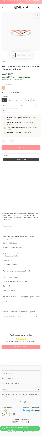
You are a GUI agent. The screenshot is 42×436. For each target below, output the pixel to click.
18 (21, 105)
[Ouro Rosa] (3, 88)
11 (3, 105)
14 (9, 110)
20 (10, 100)
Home (3, 61)
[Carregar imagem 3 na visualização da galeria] (23, 55)
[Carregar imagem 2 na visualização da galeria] (18, 55)
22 (16, 105)
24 (28, 100)
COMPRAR (21, 147)
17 (22, 100)
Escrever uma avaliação (21, 347)
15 (4, 110)
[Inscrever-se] (39, 389)
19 (16, 100)
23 (9, 105)
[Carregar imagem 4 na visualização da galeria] (28, 55)
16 (34, 100)
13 (33, 105)
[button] (34, 7)
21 (27, 105)
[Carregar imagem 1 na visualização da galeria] (13, 55)
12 (15, 110)
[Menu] (2, 7)
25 (4, 100)
